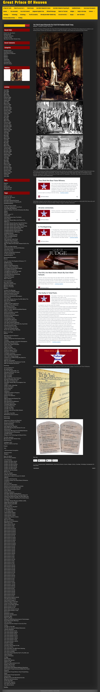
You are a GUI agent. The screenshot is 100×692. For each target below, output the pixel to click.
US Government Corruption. (11, 450)
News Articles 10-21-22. (10, 533)
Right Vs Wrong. (8, 617)
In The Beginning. (8, 511)
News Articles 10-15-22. (10, 531)
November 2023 (8, 109)
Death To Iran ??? (8, 214)
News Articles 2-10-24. (9, 549)
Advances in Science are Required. (13, 420)
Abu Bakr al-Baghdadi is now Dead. (13, 207)
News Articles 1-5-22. (9, 525)
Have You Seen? (8, 505)
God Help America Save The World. (13, 217)
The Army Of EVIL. (8, 316)
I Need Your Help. (8, 347)
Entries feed (7, 186)
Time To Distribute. (9, 655)
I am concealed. (14, 11)
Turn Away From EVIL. (9, 413)
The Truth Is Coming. (9, 651)
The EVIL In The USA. (9, 626)
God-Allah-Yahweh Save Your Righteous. (14, 224)
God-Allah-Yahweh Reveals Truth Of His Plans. (15, 223)
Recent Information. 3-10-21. (11, 312)
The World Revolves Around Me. (12, 274)
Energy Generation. (9, 423)
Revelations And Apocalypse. (11, 315)
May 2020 (6, 160)
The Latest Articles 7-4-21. (10, 639)
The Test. (6, 411)
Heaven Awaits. (8, 345)
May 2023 (6, 117)
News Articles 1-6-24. (9, 527)
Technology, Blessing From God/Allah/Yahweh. (16, 430)
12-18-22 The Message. (10, 290)
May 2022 (6, 135)
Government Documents (89, 8)
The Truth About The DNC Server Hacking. (14, 648)
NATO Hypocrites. (8, 522)
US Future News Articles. (9, 18)
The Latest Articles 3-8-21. (10, 633)
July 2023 (6, 114)
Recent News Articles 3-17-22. (11, 609)
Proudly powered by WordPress (47, 690)
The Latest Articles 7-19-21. (11, 638)
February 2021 (7, 147)
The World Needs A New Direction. (12, 354)
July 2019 (6, 174)
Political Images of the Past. (11, 601)
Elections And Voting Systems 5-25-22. (13, 486)
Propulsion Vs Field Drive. (10, 351)
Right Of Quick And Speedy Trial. (12, 398)
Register (6, 183)
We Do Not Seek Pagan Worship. (12, 329)
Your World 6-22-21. (9, 685)
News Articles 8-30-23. (9, 585)
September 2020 (8, 154)
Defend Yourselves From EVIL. (11, 293)
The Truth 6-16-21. (8, 647)
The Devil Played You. (9, 405)
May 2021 (6, 142)
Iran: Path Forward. (25, 11)
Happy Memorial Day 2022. (10, 502)
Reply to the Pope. (82, 11)
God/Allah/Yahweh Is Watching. (12, 231)
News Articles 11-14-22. (10, 537)
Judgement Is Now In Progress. (12, 392)
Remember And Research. (10, 614)
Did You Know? (8, 483)
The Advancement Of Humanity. (12, 432)
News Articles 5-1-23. (9, 563)
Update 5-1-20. (7, 661)
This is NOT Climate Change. (11, 356)
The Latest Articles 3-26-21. (11, 632)
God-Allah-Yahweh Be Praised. (43, 8)
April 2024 (6, 101)
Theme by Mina (56, 690)
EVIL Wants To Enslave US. (11, 381)
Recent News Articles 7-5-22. (11, 610)
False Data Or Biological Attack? (12, 489)
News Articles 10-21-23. (10, 534)
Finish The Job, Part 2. (19, 8)
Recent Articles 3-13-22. (10, 606)
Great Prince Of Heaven (25, 2)
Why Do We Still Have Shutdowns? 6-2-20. (14, 362)
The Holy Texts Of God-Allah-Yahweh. (13, 410)
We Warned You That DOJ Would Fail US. (14, 677)
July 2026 (6, 90)
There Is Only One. (9, 250)
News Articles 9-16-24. (9, 591)
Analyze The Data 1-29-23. (10, 461)
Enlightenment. (8, 262)
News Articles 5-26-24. (9, 566)
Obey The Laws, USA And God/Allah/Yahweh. (15, 309)
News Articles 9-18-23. (9, 592)
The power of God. (9, 249)
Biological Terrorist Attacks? (11, 335)
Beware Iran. (7, 471)
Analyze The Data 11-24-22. (11, 464)
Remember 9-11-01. (9, 613)
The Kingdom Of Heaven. (10, 269)
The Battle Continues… (10, 353)
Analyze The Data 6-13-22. (10, 467)
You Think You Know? (9, 683)
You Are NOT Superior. (9, 682)
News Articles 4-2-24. (9, 557)
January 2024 (7, 106)
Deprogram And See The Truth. (12, 372)
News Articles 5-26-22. (9, 565)
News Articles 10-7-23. (9, 535)
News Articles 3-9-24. (9, 556)
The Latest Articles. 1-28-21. (11, 641)
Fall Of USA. (7, 215)
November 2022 (8, 126)
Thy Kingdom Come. (9, 275)
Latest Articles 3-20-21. (10, 512)
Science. (91, 11)
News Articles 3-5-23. (9, 554)
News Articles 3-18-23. (9, 550)
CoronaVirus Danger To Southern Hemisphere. (15, 341)
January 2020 (7, 166)
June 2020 (6, 158)
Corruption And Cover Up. (10, 478)
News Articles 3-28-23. (9, 553)
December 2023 (7, 107)
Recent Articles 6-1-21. (9, 607)
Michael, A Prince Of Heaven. (11, 267)
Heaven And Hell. (8, 264)
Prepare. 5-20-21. (8, 310)
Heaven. (5, 11)
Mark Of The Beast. (9, 519)
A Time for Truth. (7, 8)
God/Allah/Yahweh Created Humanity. (13, 230)
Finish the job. (30, 8)
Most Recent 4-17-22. (9, 306)
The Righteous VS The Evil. (11, 272)
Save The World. (81, 14)
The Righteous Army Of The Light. (12, 271)
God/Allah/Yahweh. (76, 8)
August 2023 (7, 113)
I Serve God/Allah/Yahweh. (10, 236)
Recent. (6, 397)
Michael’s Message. (51, 11)
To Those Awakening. (9, 253)
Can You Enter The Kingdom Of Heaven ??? (15, 261)
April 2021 (6, 144)
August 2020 (7, 155)
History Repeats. (8, 388)
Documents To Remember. (10, 484)
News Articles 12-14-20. (10, 543)
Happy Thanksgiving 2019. (11, 234)
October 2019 (7, 170)
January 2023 (7, 123)
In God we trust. (8, 237)
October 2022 (7, 128)
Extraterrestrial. (62, 14)
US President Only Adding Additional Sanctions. (16, 667)
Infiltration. (7, 391)
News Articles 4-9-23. (9, 562)
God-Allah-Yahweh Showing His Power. (14, 227)
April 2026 (6, 94)
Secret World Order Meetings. (11, 620)
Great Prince (50, 26)
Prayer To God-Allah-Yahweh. (11, 604)
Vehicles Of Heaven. (9, 277)
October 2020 (7, 152)
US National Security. (9, 666)
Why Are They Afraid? (9, 360)
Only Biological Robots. (10, 598)
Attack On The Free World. (10, 470)
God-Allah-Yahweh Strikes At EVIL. (12, 228)
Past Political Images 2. (10, 600)
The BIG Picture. (8, 433)
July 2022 (6, 132)
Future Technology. (9, 424)
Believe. (6, 212)
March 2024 (7, 103)
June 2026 (6, 91)
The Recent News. (8, 644)
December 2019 (7, 167)
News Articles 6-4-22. (9, 579)
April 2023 (6, 119)
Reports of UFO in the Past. (11, 443)
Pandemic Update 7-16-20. (10, 350)
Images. (72, 14)
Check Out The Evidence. (10, 474)
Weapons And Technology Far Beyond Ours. (15, 435)
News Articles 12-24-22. (10, 544)
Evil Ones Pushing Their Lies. (11, 379)
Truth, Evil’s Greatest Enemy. (11, 328)
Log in (5, 184)
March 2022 (7, 138)
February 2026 (7, 97)
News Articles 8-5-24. (9, 588)
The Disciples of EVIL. (9, 318)
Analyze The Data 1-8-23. (10, 462)
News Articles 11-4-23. (9, 541)
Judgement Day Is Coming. (11, 240)
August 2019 (7, 173)
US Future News (8, 63)
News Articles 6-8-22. (9, 581)
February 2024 (7, 104)
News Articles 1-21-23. (9, 524)
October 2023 (7, 110)
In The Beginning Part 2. (10, 509)
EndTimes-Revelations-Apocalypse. (13, 296)
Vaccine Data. (7, 676)
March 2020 (7, 163)
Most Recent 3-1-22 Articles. (11, 521)
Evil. (5, 448)
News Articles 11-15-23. (10, 538)
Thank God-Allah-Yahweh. (10, 246)
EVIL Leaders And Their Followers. (12, 378)
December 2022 (7, 125)
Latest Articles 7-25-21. (10, 515)
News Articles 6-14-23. (9, 571)
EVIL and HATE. (8, 376)
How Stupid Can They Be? (10, 426)
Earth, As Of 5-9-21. (9, 373)
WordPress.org (7, 189)
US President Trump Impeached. (12, 674)
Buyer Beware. (7, 337)
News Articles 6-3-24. (9, 578)
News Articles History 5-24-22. (11, 597)
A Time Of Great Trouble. (10, 205)
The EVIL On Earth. (9, 407)
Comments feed (8, 187)
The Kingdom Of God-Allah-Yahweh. (13, 268)
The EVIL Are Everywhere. (10, 321)
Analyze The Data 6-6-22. (10, 468)
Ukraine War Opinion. (9, 660)
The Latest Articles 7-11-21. (11, 636)
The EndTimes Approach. (10, 319)
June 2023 (6, 116)
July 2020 (6, 157)
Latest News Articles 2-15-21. (11, 516)
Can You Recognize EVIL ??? (11, 370)
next (93, 468)
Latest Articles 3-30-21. (10, 514)
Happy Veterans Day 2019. (10, 503)
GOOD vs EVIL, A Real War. (10, 385)
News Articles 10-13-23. (10, 530)
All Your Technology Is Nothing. (12, 421)
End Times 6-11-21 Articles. (11, 294)
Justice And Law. (8, 394)
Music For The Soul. (63, 11)
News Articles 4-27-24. (9, 559)
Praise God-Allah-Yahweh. (10, 603)
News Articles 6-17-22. (9, 572)
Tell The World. (8, 622)
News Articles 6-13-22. (9, 569)
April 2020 (6, 161)
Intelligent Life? (8, 442)
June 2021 (6, 141)
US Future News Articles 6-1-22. (12, 663)
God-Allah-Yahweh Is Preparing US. (61, 8)
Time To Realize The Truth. (10, 326)
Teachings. (5, 14)
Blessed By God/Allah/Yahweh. (12, 291)
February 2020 (7, 164)
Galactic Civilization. (9, 492)
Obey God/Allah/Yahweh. (10, 307)
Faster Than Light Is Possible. (11, 344)
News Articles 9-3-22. (9, 595)
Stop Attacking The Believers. (11, 401)
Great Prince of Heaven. (59, 464)
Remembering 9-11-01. (9, 313)
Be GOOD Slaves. (8, 369)
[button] (5, 76)
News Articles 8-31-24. (9, 587)
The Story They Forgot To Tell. (11, 645)
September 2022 (8, 129)
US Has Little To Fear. (9, 664)
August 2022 (7, 131)
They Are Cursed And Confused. (12, 252)
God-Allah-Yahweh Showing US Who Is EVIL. (15, 500)
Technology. (14, 14)
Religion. (72, 11)
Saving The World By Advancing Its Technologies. (16, 619)
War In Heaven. (8, 278)
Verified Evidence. (8, 255)
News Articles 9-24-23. (9, 594)
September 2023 (8, 112)
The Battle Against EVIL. (10, 404)
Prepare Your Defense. (9, 395)
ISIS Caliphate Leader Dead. (11, 239)
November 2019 (8, 169)
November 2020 (8, 151)
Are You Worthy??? (9, 367)
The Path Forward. (8, 642)
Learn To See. (7, 518)
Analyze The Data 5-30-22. (10, 465)
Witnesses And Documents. (11, 679)
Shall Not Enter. (8, 400)
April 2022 (6, 136)
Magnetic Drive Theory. (10, 348)
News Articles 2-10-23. (9, 547)
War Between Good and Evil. (11, 414)
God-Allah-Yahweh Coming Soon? (12, 493)
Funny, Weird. (7, 490)
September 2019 (8, 171)
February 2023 (7, 122)
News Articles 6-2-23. (9, 573)
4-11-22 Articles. (8, 459)
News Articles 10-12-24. (10, 528)
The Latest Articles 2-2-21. (10, 630)
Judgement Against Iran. (38, 11)
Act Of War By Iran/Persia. (10, 208)
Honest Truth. (7, 389)
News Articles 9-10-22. (9, 590)
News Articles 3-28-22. (9, 552)
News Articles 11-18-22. (10, 540)
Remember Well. (8, 616)
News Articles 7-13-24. (9, 584)
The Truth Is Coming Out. (10, 649)
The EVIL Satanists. (33, 14)
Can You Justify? (8, 473)
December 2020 (7, 150)
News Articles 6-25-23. (9, 575)
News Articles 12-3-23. (9, 546)
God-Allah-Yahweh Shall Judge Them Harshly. (15, 226)
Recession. (7, 611)
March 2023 (7, 120)
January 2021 (7, 148)
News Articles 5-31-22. (9, 568)
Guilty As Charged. (9, 386)
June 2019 (6, 176)
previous (36, 468)
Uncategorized (89, 464)
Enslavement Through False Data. (12, 487)
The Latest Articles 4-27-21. (11, 635)
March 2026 (7, 95)
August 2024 (7, 100)
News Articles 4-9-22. (9, 560)
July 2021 (6, 139)
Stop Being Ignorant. (9, 402)
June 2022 (6, 133)
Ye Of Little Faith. (8, 680)
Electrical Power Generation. (11, 343)
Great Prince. (7, 302)
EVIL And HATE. (8, 375)
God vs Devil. (7, 297)
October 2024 (7, 98)
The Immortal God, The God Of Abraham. (14, 248)
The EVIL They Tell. (9, 408)
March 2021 (7, 145)
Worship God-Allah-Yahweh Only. (48, 14)
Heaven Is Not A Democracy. (11, 265)
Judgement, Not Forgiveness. (11, 242)
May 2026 (6, 93)
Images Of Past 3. (8, 508)
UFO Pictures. (7, 658)
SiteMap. (20, 18)
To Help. (6, 657)
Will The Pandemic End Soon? (11, 363)
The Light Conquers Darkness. (12, 322)
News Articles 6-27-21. (9, 576)
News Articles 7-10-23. (9, 582)
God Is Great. (7, 218)
